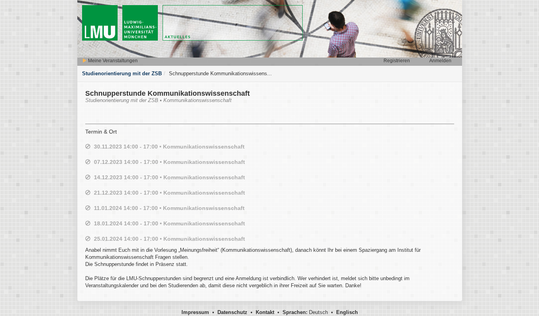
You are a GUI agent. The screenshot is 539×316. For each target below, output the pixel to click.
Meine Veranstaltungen (112, 60)
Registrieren (397, 60)
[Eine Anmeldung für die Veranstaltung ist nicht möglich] (87, 147)
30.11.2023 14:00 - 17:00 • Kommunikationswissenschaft (169, 146)
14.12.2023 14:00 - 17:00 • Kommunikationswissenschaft (169, 177)
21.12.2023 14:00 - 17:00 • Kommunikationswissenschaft (169, 193)
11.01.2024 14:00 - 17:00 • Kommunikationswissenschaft (169, 208)
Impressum (195, 312)
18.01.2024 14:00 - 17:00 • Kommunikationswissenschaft (169, 223)
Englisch (347, 312)
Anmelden (440, 60)
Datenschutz (232, 312)
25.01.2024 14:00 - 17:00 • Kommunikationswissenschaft (169, 239)
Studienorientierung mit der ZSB (122, 73)
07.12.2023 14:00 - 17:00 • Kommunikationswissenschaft (169, 162)
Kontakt (265, 312)
